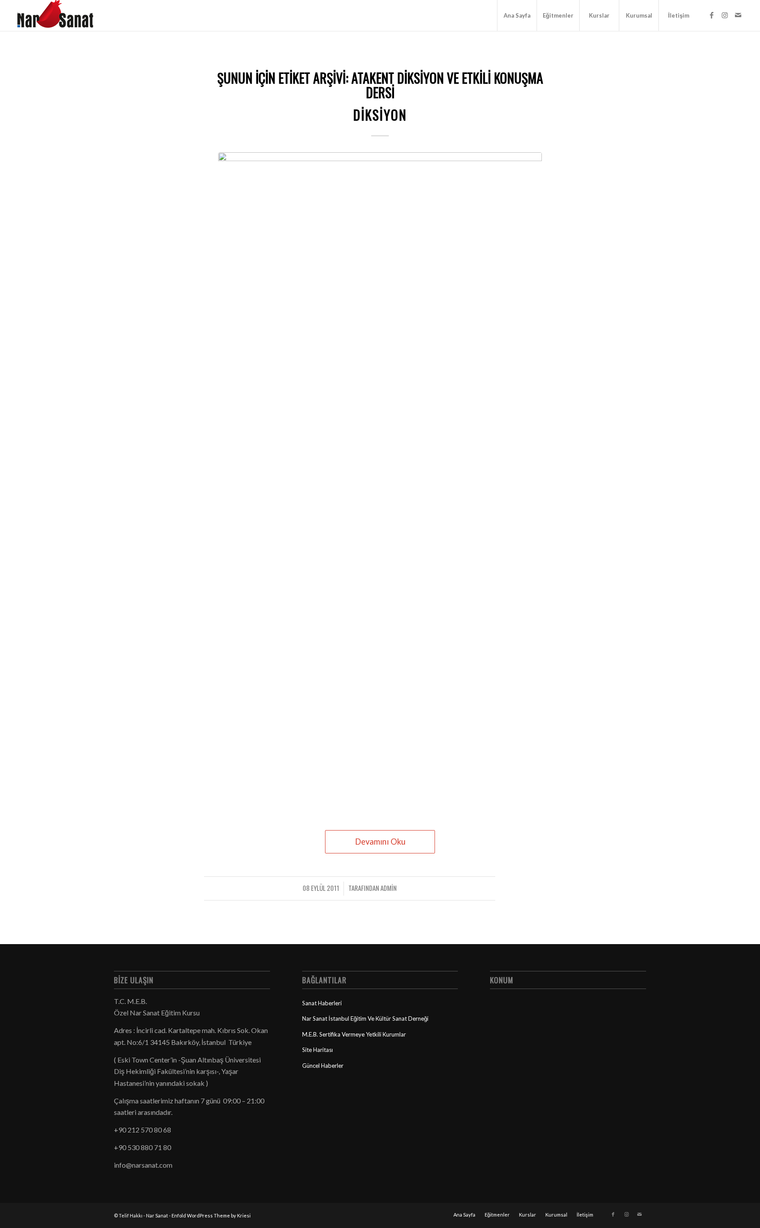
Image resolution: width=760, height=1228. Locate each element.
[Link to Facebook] (711, 15)
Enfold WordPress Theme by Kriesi (211, 1215)
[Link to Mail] (738, 15)
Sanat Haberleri (322, 1003)
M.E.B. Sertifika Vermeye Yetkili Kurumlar (354, 1034)
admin (388, 888)
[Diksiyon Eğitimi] (380, 482)
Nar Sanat (157, 1215)
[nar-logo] (60, 15)
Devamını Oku (380, 841)
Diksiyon (380, 115)
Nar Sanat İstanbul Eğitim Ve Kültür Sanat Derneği (365, 1018)
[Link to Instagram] (724, 15)
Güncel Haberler (322, 1065)
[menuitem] (517, 15)
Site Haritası (317, 1049)
